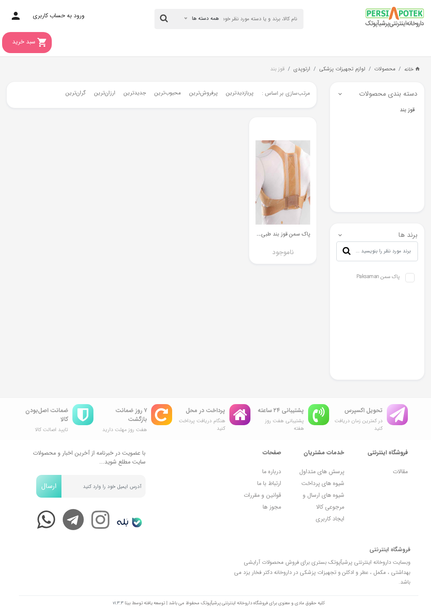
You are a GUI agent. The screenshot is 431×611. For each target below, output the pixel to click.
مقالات (400, 471)
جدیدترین (135, 92)
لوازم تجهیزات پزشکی (342, 69)
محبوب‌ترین (167, 92)
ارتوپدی (301, 69)
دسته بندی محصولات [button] (388, 93)
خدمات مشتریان (323, 452)
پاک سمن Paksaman (378, 277)
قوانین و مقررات (262, 495)
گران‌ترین (76, 92)
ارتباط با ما (269, 483)
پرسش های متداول (321, 471)
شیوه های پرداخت (322, 483)
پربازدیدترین (239, 92)
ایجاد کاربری (330, 518)
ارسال (48, 486)
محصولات (384, 69)
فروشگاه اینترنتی (387, 452)
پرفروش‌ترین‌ (203, 92)
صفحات (272, 452)
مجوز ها (272, 507)
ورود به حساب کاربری (59, 15)
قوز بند (277, 69)
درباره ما (271, 471)
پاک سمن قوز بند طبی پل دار (278, 234)
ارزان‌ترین (104, 92)
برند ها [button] (408, 235)
